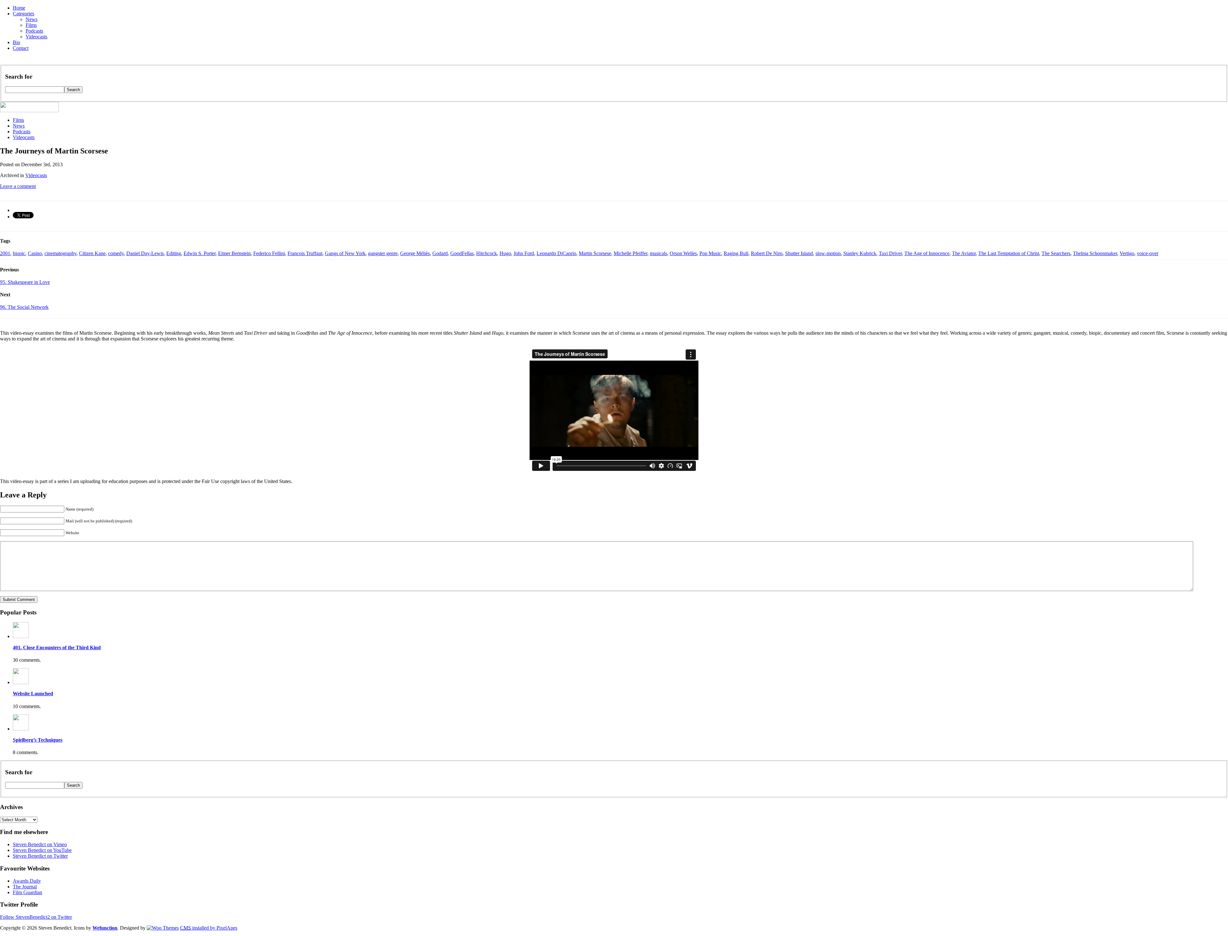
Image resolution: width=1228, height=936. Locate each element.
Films (31, 25)
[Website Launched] (21, 682)
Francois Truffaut (304, 253)
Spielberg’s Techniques (37, 740)
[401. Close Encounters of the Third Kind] (21, 636)
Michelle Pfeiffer (630, 253)
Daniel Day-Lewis (145, 253)
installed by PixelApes (208, 928)
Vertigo (1127, 253)
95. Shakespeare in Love (25, 282)
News (31, 19)
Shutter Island (799, 253)
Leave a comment (18, 186)
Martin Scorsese (595, 253)
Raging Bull (736, 253)
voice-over (1147, 253)
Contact (20, 48)
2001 (5, 253)
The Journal (25, 886)
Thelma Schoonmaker (1095, 253)
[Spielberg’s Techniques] (21, 728)
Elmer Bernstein (234, 253)
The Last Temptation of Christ (1008, 253)
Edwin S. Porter (200, 253)
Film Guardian (27, 892)
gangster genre (383, 253)
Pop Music (710, 253)
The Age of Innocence (926, 253)
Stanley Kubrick (859, 253)
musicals (658, 253)
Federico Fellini (269, 253)
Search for (18, 76)
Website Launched (33, 693)
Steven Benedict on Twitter (40, 856)
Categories (23, 13)
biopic (19, 253)
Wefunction (104, 928)
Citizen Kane (92, 253)
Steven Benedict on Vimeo (40, 844)
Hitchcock (486, 253)
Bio (16, 42)
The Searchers (1056, 253)
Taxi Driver (890, 253)
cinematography (60, 253)
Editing (173, 253)
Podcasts (34, 31)
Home (19, 8)
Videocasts (36, 36)
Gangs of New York (345, 253)
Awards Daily (27, 881)
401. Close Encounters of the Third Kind (57, 647)
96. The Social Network (24, 307)
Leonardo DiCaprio (556, 253)
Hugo (505, 253)
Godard (440, 253)
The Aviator (964, 253)
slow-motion (828, 253)
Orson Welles (683, 253)
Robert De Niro (767, 253)
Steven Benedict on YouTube (42, 850)
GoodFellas (462, 253)
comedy (116, 253)
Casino (35, 253)
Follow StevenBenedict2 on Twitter (36, 917)
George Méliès (415, 253)
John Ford (524, 253)
